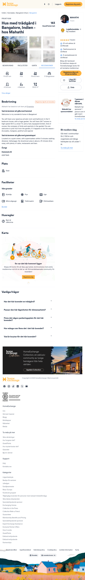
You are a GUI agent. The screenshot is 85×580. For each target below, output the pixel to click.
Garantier (6, 450)
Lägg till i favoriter (72, 80)
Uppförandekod (25, 550)
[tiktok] (13, 386)
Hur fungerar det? (9, 440)
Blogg (5, 417)
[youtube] (26, 386)
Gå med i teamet (8, 414)
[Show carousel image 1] (35, 42)
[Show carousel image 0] (14, 49)
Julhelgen (6, 483)
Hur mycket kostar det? (11, 446)
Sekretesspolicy (39, 550)
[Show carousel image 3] (35, 56)
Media (5, 426)
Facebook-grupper (9, 493)
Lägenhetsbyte (8, 477)
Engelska (30, 107)
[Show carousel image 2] (49, 42)
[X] (22, 386)
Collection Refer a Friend (11, 511)
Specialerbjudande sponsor (12, 502)
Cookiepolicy (52, 550)
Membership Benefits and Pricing (14, 518)
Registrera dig (28, 277)
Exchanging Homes (9, 505)
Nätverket (6, 423)
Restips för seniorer (9, 480)
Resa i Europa (7, 490)
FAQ (4, 463)
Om (4, 411)
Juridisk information (66, 550)
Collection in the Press (10, 508)
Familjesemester (8, 486)
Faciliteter (22, 66)
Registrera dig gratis (73, 4)
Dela (72, 87)
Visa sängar (6, 93)
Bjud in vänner (8, 453)
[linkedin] (17, 386)
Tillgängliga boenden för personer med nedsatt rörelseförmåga (25, 496)
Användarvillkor (11, 550)
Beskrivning (8, 66)
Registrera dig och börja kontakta (70, 73)
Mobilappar (7, 420)
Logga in (58, 4)
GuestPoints (7, 443)
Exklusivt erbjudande (10, 536)
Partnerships (7, 542)
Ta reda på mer (67, 148)
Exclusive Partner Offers (11, 527)
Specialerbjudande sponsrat (13, 521)
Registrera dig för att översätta (45, 102)
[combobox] (33, 555)
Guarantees (7, 514)
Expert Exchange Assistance (13, 524)
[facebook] (4, 386)
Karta (34, 66)
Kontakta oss (7, 466)
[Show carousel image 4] (49, 56)
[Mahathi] (64, 19)
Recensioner (47, 66)
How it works (7, 530)
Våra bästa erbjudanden (11, 499)
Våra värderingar (8, 437)
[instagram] (9, 386)
